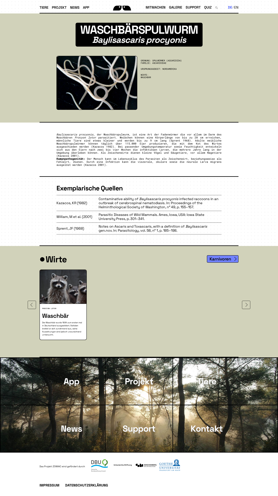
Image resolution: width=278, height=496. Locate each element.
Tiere (44, 7)
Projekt (59, 7)
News (74, 7)
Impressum (49, 485)
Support (193, 7)
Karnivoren (220, 259)
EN (236, 7)
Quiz (208, 7)
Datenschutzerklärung (86, 485)
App (86, 7)
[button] (216, 7)
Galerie (175, 7)
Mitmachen (155, 7)
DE (230, 7)
